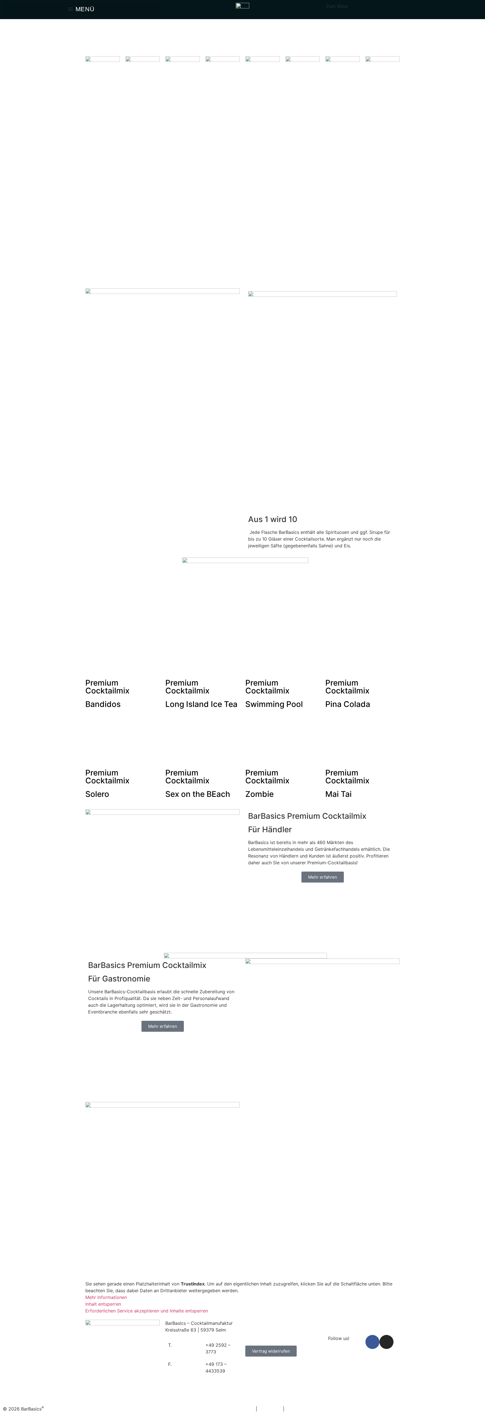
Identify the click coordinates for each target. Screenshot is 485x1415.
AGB (249, 1409)
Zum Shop (337, 6)
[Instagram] (386, 1342)
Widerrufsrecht (261, 1336)
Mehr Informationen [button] (106, 1297)
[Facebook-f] (372, 1342)
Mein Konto (257, 1323)
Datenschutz (299, 1409)
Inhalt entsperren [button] (103, 1304)
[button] (81, 9)
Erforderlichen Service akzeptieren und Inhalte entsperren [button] (146, 1311)
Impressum (270, 1409)
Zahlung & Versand (265, 1330)
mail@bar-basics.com (348, 1323)
